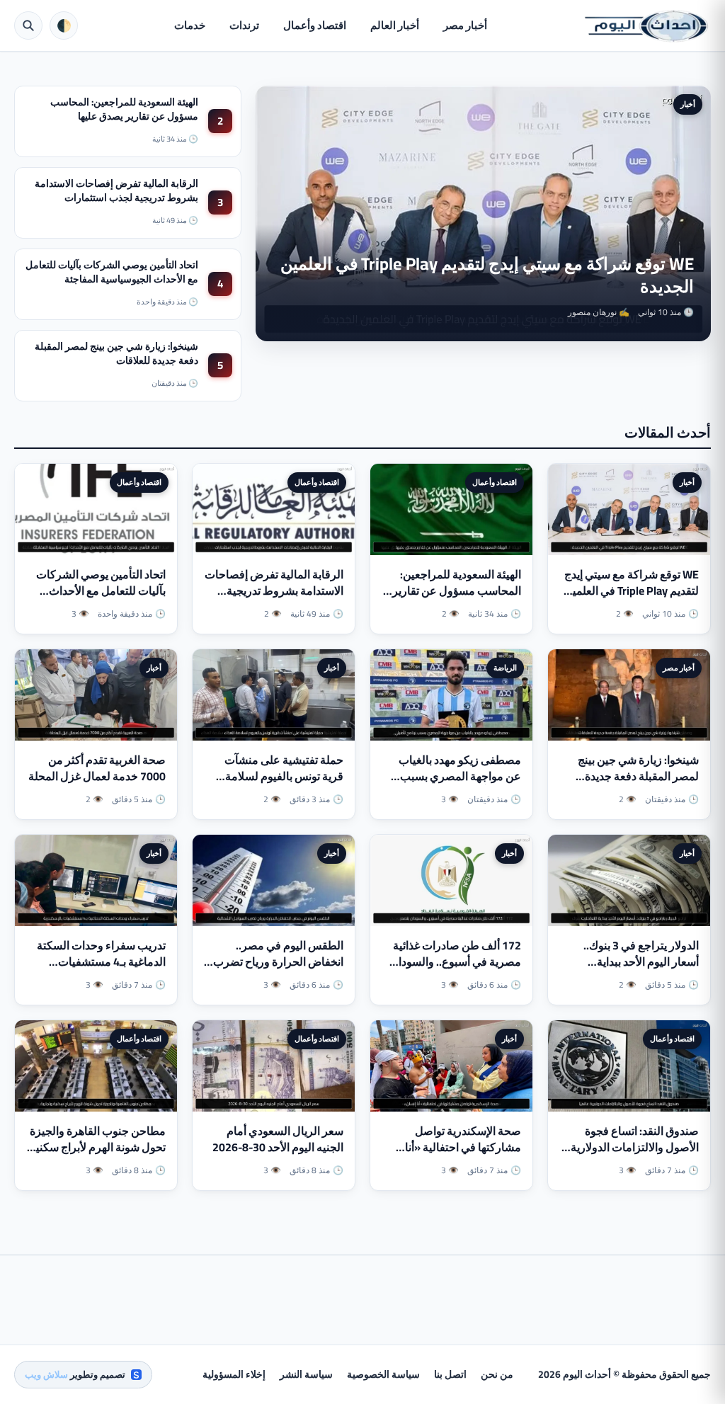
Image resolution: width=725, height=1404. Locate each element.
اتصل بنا (450, 1374)
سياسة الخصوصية (383, 1374)
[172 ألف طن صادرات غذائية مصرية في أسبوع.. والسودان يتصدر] (451, 880)
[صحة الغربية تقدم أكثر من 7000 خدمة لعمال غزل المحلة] (96, 695)
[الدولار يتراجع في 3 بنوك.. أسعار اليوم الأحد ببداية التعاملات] (629, 880)
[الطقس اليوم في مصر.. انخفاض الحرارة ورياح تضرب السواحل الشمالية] (274, 880)
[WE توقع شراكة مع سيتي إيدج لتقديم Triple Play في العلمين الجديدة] (629, 509)
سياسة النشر (306, 1374)
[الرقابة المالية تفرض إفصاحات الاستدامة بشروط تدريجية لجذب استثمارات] (274, 509)
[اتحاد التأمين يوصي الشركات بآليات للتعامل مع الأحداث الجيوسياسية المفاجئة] (96, 509)
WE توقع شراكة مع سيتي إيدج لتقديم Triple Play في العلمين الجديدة (487, 275)
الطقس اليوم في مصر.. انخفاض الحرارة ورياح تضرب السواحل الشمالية (278, 961)
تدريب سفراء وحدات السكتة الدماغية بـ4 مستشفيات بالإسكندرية (101, 961)
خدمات (189, 25)
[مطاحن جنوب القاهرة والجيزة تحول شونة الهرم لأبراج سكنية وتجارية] (96, 1066)
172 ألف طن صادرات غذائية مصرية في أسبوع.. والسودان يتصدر (455, 961)
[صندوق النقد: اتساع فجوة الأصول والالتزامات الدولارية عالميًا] (629, 1066)
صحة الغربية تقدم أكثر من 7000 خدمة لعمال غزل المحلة (97, 768)
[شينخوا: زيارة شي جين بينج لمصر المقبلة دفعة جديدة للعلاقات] (629, 695)
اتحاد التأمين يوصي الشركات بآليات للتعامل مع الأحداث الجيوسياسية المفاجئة (111, 272)
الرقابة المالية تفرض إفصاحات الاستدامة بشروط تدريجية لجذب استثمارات (116, 190)
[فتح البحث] (28, 25)
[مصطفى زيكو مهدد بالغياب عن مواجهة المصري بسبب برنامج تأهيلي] (451, 695)
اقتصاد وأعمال (314, 25)
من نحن (497, 1374)
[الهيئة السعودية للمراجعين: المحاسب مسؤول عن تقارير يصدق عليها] (451, 509)
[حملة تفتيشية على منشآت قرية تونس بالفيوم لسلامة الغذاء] (274, 695)
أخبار (687, 104)
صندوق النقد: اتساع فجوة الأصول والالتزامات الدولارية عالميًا (635, 1147)
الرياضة (505, 668)
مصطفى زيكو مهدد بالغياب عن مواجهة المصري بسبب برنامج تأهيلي (460, 776)
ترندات (244, 25)
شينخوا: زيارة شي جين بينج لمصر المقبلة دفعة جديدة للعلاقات (116, 353)
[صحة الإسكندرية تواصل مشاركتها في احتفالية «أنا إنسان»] (451, 1066)
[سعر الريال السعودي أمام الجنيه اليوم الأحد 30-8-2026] (274, 1066)
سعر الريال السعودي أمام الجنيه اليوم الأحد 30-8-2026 (277, 1139)
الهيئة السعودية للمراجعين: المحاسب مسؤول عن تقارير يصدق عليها (124, 109)
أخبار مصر (465, 25)
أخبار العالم (394, 25)
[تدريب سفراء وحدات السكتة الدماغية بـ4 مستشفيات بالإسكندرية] (96, 880)
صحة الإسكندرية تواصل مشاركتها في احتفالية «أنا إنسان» (463, 1147)
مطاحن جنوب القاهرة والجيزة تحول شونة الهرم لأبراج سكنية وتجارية (98, 1147)
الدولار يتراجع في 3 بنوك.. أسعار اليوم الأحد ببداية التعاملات (641, 961)
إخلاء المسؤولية (234, 1374)
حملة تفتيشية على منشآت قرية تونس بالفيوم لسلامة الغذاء (283, 776)
